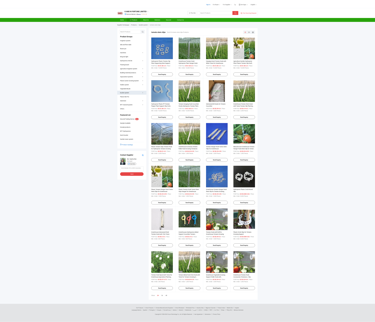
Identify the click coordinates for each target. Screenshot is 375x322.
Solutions (157, 20)
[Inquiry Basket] (235, 4)
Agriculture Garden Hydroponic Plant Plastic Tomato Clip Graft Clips (242, 63)
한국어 (200, 310)
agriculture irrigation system (128, 69)
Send (131, 174)
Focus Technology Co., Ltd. (175, 314)
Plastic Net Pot (124, 97)
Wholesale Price (190, 308)
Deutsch (181, 310)
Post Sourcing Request (249, 13)
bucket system (124, 93)
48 (166, 295)
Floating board (124, 65)
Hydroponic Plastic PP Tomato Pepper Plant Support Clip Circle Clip (160, 106)
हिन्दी (211, 310)
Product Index (221, 308)
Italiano (175, 310)
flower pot (123, 49)
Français (159, 310)
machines (123, 53)
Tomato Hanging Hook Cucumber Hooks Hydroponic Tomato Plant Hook (189, 106)
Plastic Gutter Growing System (129, 81)
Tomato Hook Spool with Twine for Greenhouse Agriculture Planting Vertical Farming (161, 277)
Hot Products (139, 308)
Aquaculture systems (126, 77)
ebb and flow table (125, 45)
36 (162, 295)
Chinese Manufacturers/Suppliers (164, 308)
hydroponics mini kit (126, 61)
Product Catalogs (127, 145)
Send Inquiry (162, 74)
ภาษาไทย (216, 310)
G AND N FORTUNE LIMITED (136, 11)
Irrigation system (125, 41)
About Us (146, 20)
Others (122, 109)
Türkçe (222, 310)
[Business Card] (143, 155)
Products (134, 20)
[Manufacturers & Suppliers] (129, 4)
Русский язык (167, 310)
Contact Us (180, 20)
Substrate (123, 101)
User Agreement (198, 314)
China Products (149, 308)
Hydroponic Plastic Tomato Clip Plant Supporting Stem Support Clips (160, 63)
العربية (194, 310)
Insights (237, 308)
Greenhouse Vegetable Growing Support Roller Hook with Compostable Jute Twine (215, 277)
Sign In (208, 4)
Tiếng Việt (229, 310)
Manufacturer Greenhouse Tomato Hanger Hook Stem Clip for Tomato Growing (243, 149)
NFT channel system (126, 105)
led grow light (124, 57)
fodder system (124, 85)
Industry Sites (200, 308)
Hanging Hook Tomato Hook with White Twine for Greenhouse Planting (216, 63)
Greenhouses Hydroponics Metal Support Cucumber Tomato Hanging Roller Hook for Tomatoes (189, 234)
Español (145, 310)
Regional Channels (211, 308)
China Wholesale (179, 308)
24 (158, 295)
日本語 (206, 310)
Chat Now (132, 164)
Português (152, 310)
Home (122, 20)
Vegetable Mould (125, 89)
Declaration (208, 314)
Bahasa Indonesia (238, 310)
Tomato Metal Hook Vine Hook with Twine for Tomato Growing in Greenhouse (189, 277)
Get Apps (243, 4)
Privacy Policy (216, 314)
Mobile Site (230, 308)
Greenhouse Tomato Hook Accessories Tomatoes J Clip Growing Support (242, 277)
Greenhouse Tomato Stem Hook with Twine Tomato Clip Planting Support (243, 106)
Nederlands (188, 310)
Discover (168, 20)
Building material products (128, 73)
